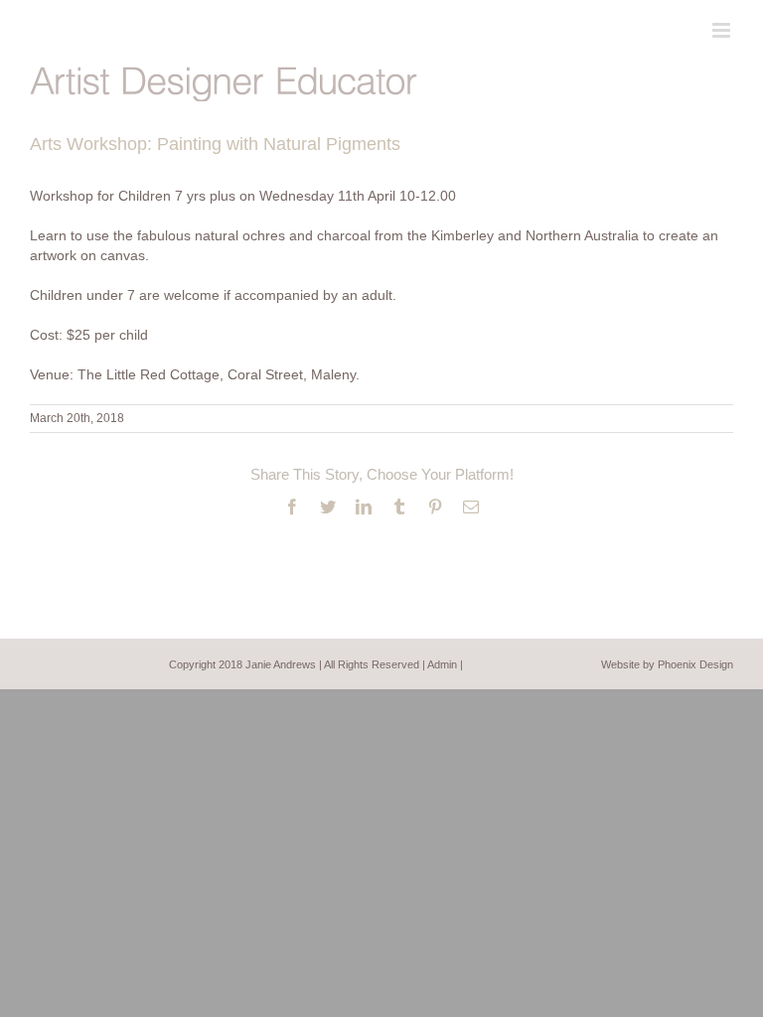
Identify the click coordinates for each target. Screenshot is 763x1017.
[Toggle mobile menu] (722, 30)
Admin (442, 664)
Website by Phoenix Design (667, 664)
